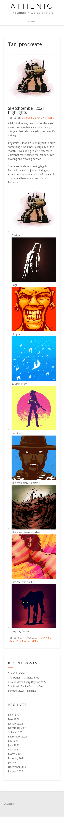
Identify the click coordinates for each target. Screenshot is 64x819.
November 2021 (17, 727)
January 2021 (15, 762)
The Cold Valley (17, 673)
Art (22, 637)
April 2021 (13, 749)
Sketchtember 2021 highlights (26, 110)
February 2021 (16, 758)
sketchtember (30, 640)
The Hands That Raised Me (23, 677)
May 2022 (13, 719)
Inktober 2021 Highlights (22, 690)
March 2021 (15, 754)
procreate (14, 640)
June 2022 (13, 715)
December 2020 (17, 767)
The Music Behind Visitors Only (26, 686)
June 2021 (13, 745)
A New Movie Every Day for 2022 (27, 682)
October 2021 (16, 732)
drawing (46, 637)
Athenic (32, 6)
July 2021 (13, 740)
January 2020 (15, 771)
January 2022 (15, 723)
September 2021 (17, 736)
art (37, 637)
